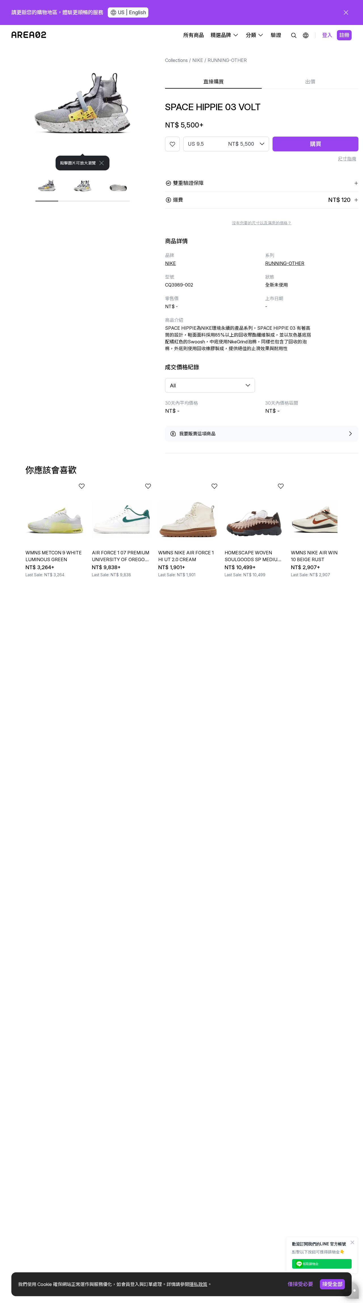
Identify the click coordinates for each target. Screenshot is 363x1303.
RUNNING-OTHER (227, 60)
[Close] (101, 163)
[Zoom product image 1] (82, 107)
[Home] (28, 35)
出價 (310, 82)
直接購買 (213, 82)
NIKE (197, 60)
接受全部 (332, 1284)
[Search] (294, 35)
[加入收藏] (172, 144)
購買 (315, 144)
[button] (306, 35)
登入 (327, 35)
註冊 (344, 35)
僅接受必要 (300, 1284)
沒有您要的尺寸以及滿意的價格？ (262, 223)
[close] (346, 12)
